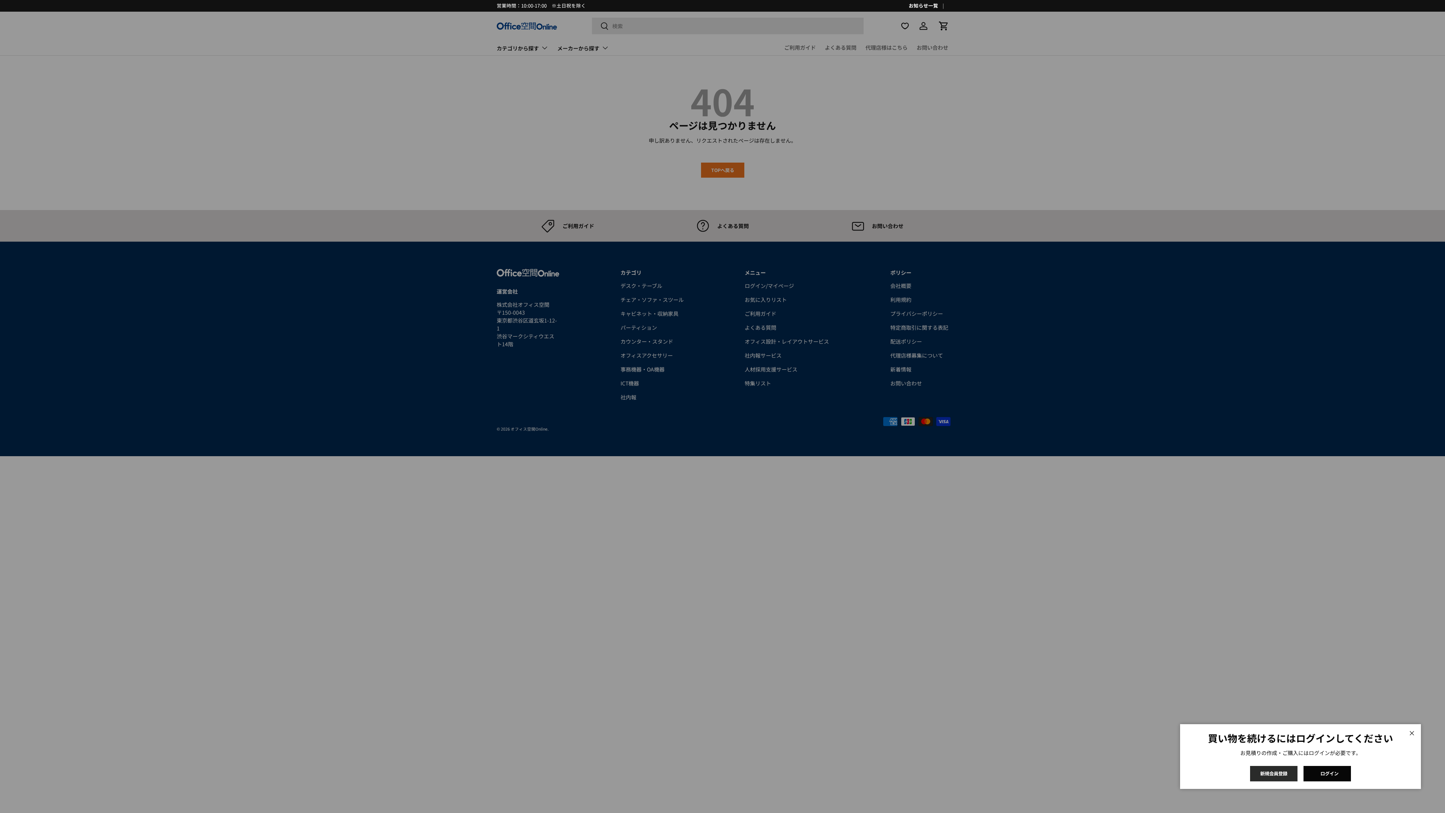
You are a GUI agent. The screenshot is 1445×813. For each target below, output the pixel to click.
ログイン (1329, 773)
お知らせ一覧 (923, 5)
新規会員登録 (1273, 773)
